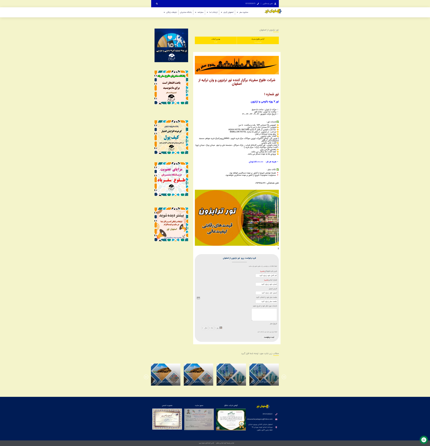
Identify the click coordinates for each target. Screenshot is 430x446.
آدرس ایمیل (273, 288)
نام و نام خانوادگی (268, 271)
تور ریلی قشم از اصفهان (202, 381)
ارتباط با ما (213, 12)
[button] (157, 3)
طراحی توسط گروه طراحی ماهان (225, 443)
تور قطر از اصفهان (237, 381)
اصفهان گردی (228, 12)
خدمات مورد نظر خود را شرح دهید (265, 306)
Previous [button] (284, 377)
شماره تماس (270, 280)
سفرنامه (200, 12)
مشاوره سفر (243, 12)
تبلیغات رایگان (171, 12)
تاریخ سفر (273, 323)
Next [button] (146, 377)
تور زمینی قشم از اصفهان (168, 381)
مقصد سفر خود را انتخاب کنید (266, 297)
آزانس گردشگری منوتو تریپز (206, 443)
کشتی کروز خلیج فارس (268, 381)
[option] (264, 375)
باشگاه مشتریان (186, 12)
